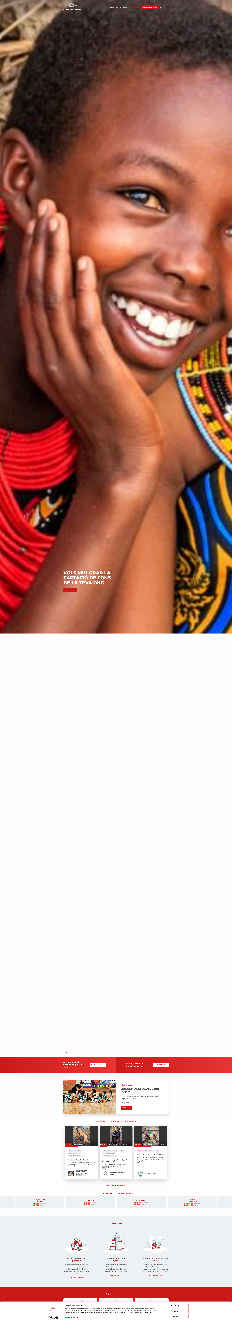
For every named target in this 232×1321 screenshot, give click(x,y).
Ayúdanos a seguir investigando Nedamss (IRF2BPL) (115, 1161)
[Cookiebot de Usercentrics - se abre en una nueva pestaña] (53, 1317)
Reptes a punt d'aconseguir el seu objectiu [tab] (123, 1121)
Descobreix (161, 1065)
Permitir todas (175, 1306)
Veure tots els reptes (116, 1186)
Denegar (175, 1316)
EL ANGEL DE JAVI (150, 1173)
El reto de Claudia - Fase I (78, 1160)
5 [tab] (72, 1052)
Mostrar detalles (70, 1317)
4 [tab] (70, 1052)
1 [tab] (64, 1052)
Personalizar (175, 1311)
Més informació (77, 1277)
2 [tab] (66, 1052)
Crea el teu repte (150, 7)
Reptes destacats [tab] (101, 1121)
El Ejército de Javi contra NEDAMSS (150, 1155)
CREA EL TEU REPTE (72, 590)
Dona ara (126, 1108)
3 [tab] (68, 1052)
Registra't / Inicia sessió (118, 7)
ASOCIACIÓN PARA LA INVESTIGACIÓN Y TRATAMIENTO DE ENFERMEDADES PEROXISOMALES (81, 1173)
